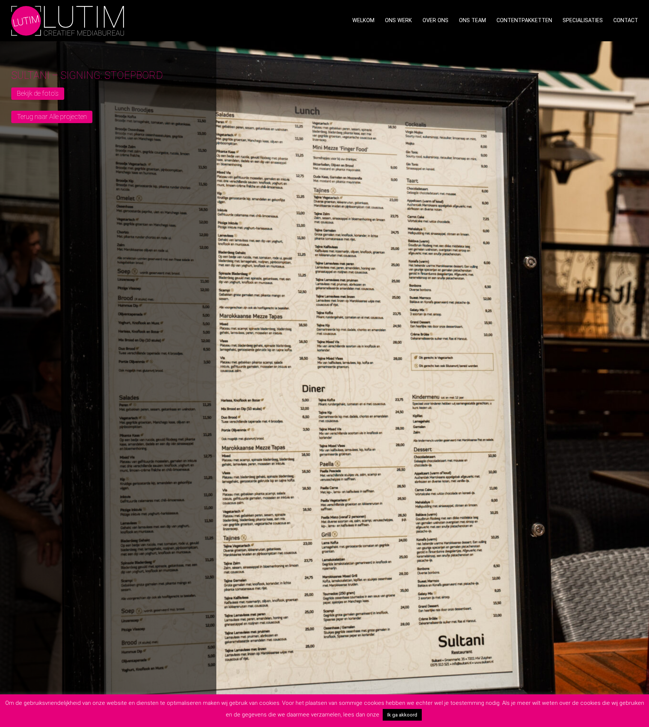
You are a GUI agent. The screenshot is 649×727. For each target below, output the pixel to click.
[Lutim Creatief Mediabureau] (67, 20)
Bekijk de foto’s (38, 93)
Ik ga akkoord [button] (402, 715)
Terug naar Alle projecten (52, 116)
